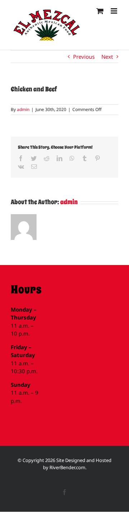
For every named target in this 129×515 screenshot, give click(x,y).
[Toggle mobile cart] (100, 11)
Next (107, 56)
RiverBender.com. (67, 467)
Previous (84, 56)
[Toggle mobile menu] (114, 11)
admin (23, 109)
